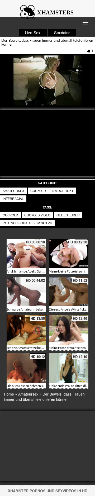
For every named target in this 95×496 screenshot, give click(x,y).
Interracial (13, 198)
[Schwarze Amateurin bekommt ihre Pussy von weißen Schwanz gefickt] (26, 292)
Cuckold (10, 215)
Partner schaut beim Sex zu (27, 223)
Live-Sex (32, 32)
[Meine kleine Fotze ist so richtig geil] (68, 253)
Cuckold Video (37, 215)
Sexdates (62, 32)
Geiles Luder (68, 215)
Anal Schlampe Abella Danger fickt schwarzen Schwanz (44, 271)
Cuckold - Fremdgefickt (51, 190)
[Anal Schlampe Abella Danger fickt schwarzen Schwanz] (26, 253)
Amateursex (13, 190)
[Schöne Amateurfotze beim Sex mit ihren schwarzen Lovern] (26, 330)
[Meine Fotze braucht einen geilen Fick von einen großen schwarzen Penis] (68, 330)
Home (9, 394)
